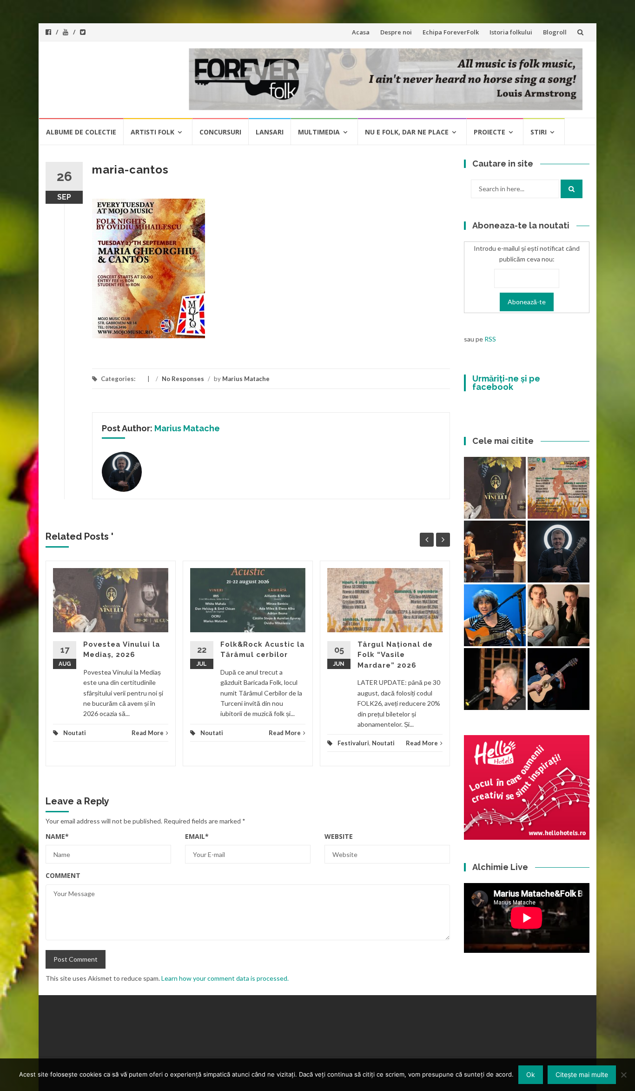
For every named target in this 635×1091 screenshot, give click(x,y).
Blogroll (555, 32)
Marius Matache (246, 378)
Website (338, 836)
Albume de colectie (81, 131)
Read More (148, 732)
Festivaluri (353, 743)
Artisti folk (152, 131)
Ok (530, 1074)
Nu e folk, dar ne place (407, 131)
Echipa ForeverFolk (451, 32)
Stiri (538, 131)
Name (57, 836)
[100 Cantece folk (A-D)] (495, 615)
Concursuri (220, 131)
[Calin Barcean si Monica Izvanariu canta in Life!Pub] (558, 551)
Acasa (361, 32)
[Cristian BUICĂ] (495, 679)
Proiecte (489, 131)
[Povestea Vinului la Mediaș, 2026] (495, 488)
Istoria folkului (510, 32)
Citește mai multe (582, 1074)
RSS (490, 339)
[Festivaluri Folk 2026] (495, 551)
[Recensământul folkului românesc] (558, 679)
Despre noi (396, 32)
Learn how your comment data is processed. (225, 978)
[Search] (571, 189)
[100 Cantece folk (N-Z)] (558, 615)
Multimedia (319, 131)
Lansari (270, 131)
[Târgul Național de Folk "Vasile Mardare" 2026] (558, 488)
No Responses (183, 378)
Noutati (74, 732)
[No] (623, 1074)
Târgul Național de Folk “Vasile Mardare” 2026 (395, 654)
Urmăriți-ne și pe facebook (506, 383)
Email (197, 836)
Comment (63, 875)
